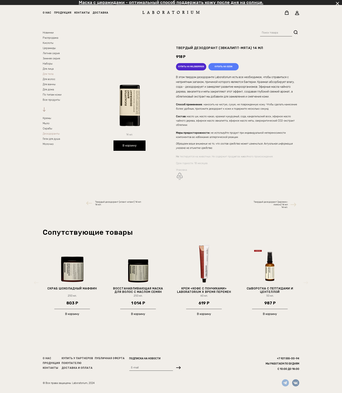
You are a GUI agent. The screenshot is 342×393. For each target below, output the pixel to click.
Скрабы (47, 128)
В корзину (130, 145)
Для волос (49, 79)
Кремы (47, 118)
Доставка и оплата (77, 367)
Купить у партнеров (77, 358)
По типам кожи (52, 94)
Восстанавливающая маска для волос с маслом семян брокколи (138, 290)
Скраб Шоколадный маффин (72, 288)
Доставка (100, 12)
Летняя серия (51, 53)
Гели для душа (51, 138)
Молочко (48, 144)
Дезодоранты (51, 133)
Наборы (48, 63)
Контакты (82, 12)
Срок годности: (185, 163)
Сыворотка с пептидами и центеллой (270, 290)
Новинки (48, 32)
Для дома (48, 89)
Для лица (48, 68)
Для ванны (49, 84)
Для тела (48, 74)
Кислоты (48, 43)
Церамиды (49, 48)
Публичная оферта (110, 358)
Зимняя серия (51, 58)
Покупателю (72, 363)
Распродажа (50, 37)
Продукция (62, 12)
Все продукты (51, 99)
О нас (47, 12)
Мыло (46, 123)
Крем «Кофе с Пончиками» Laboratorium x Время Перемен (204, 290)
